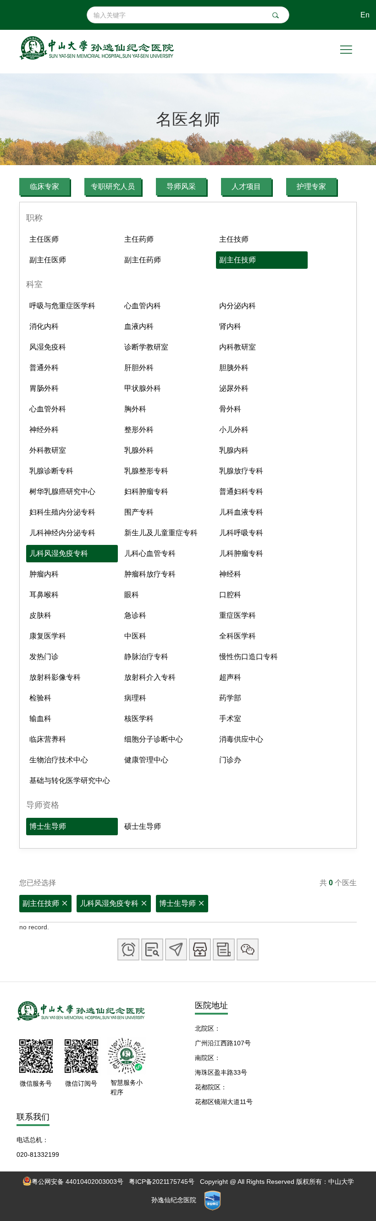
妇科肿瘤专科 (146, 491)
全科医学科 (237, 636)
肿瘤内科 (44, 574)
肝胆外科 (139, 368)
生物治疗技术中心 (58, 760)
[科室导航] (176, 949)
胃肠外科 (44, 388)
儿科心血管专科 (150, 553)
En (365, 14)
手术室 (230, 718)
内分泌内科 (237, 306)
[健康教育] (224, 949)
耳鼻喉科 (44, 595)
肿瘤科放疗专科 (150, 574)
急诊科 (135, 615)
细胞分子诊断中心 (153, 739)
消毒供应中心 (241, 739)
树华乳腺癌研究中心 (62, 491)
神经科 (230, 574)
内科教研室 (237, 347)
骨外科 (230, 409)
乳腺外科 (139, 450)
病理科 (135, 698)
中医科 (135, 636)
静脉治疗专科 (146, 656)
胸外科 (135, 409)
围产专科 (139, 512)
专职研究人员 (113, 186)
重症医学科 (237, 615)
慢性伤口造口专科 (248, 656)
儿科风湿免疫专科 (58, 553)
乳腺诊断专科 (51, 471)
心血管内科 (142, 306)
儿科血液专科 (241, 512)
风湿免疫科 (47, 347)
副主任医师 (47, 260)
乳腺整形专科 (146, 471)
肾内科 (230, 326)
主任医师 (44, 239)
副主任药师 (142, 260)
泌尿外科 (234, 388)
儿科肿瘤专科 (241, 553)
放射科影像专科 (55, 677)
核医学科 (139, 718)
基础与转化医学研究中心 (69, 780)
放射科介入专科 (150, 677)
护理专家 (311, 186)
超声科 (230, 677)
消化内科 (44, 326)
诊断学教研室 (146, 347)
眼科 (131, 595)
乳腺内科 (234, 450)
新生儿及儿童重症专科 (161, 533)
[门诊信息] (152, 949)
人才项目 (246, 186)
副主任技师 (237, 260)
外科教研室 (47, 450)
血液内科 (139, 326)
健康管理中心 (146, 760)
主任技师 (234, 239)
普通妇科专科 (241, 491)
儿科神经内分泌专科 (62, 533)
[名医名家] (200, 949)
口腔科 (230, 595)
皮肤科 (40, 615)
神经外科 (44, 429)
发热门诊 (44, 656)
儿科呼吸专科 (241, 533)
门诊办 (230, 760)
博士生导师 (47, 826)
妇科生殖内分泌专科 (62, 512)
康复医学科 (47, 636)
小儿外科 (234, 429)
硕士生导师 (142, 826)
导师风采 (181, 186)
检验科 (40, 698)
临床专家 (44, 186)
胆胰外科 (234, 368)
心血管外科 (47, 409)
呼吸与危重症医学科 (62, 306)
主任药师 (139, 239)
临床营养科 (47, 739)
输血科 (40, 718)
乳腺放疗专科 (241, 471)
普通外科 (44, 368)
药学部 (230, 698)
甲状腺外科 (142, 388)
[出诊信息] (128, 949)
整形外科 (139, 429)
